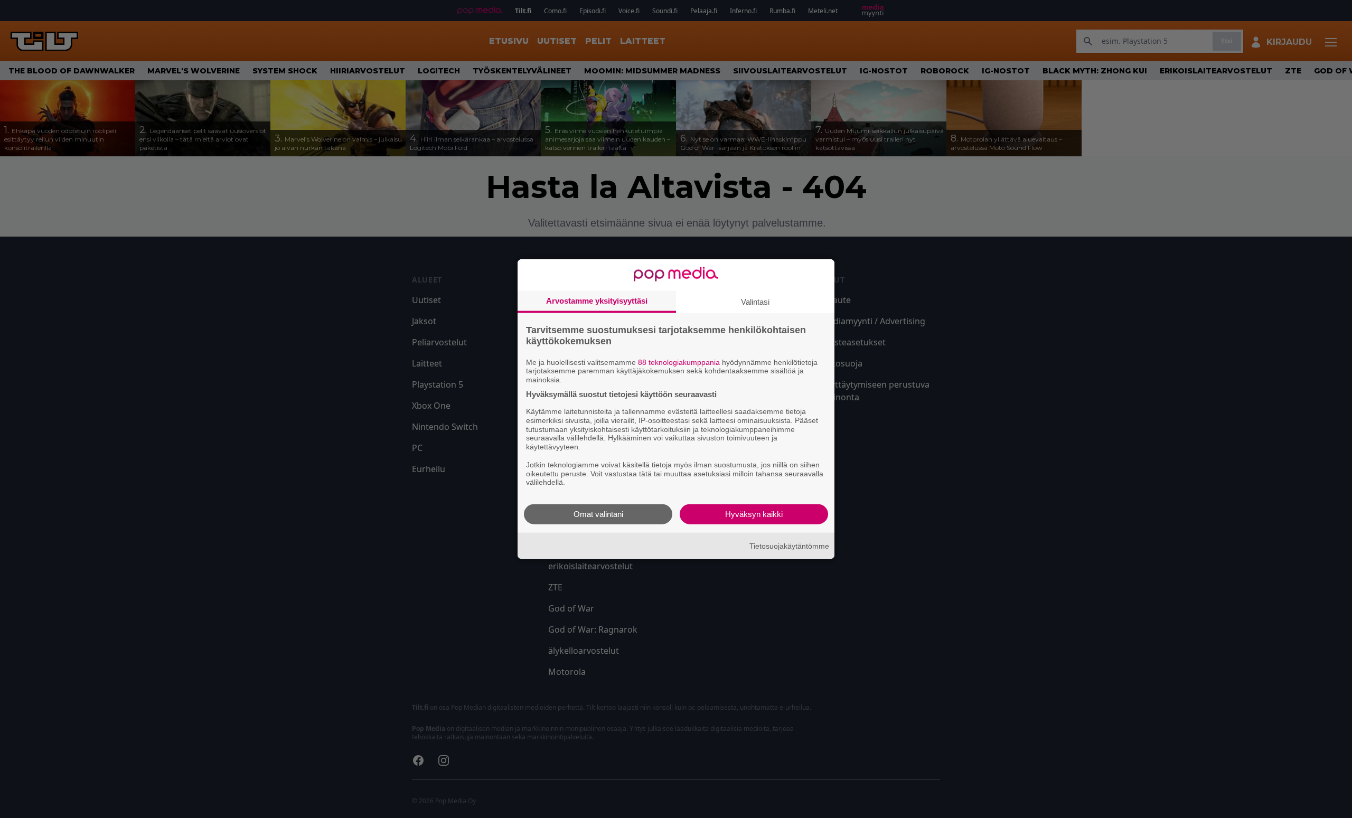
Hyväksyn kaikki (754, 514)
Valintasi (755, 301)
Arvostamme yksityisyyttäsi (596, 300)
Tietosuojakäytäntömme (789, 545)
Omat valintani (598, 514)
